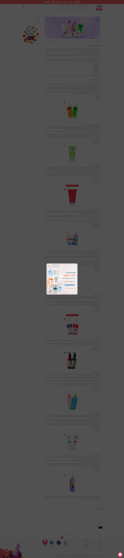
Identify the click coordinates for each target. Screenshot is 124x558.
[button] (75, 265)
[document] (62, 279)
